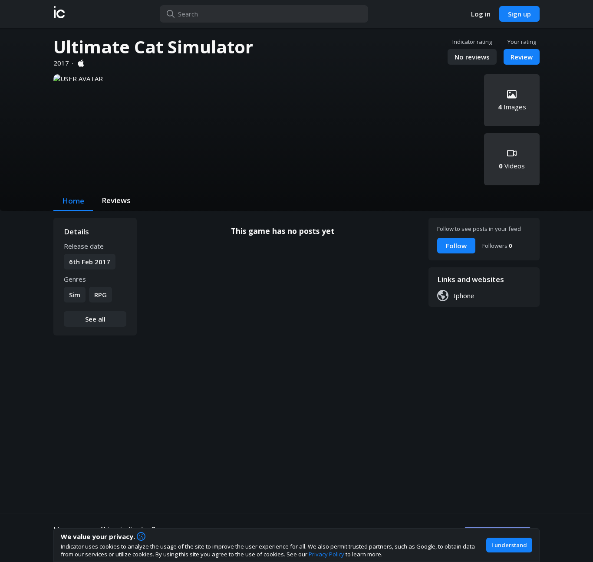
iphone (464, 295)
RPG (100, 294)
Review (522, 57)
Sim (74, 294)
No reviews (472, 57)
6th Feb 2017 (89, 261)
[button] (59, 14)
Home (73, 201)
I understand (509, 545)
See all (95, 319)
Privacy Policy (326, 554)
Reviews (116, 200)
